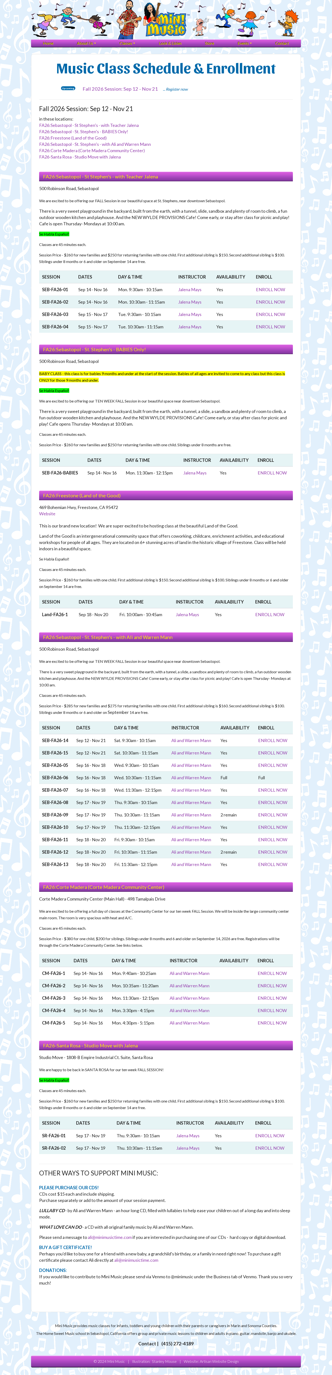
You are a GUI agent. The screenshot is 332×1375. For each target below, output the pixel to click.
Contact (282, 43)
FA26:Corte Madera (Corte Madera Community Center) (92, 150)
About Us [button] (85, 43)
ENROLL (270, 289)
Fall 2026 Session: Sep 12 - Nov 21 (120, 89)
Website (47, 513)
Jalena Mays (189, 289)
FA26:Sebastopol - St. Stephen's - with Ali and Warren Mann (95, 144)
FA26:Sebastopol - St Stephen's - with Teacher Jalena (89, 125)
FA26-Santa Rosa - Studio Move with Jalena (80, 156)
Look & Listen (170, 43)
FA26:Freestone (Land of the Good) (73, 137)
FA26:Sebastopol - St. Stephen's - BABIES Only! (83, 131)
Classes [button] (126, 43)
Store (209, 43)
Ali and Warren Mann (191, 740)
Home (48, 43)
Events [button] (243, 43)
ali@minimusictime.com (110, 1237)
